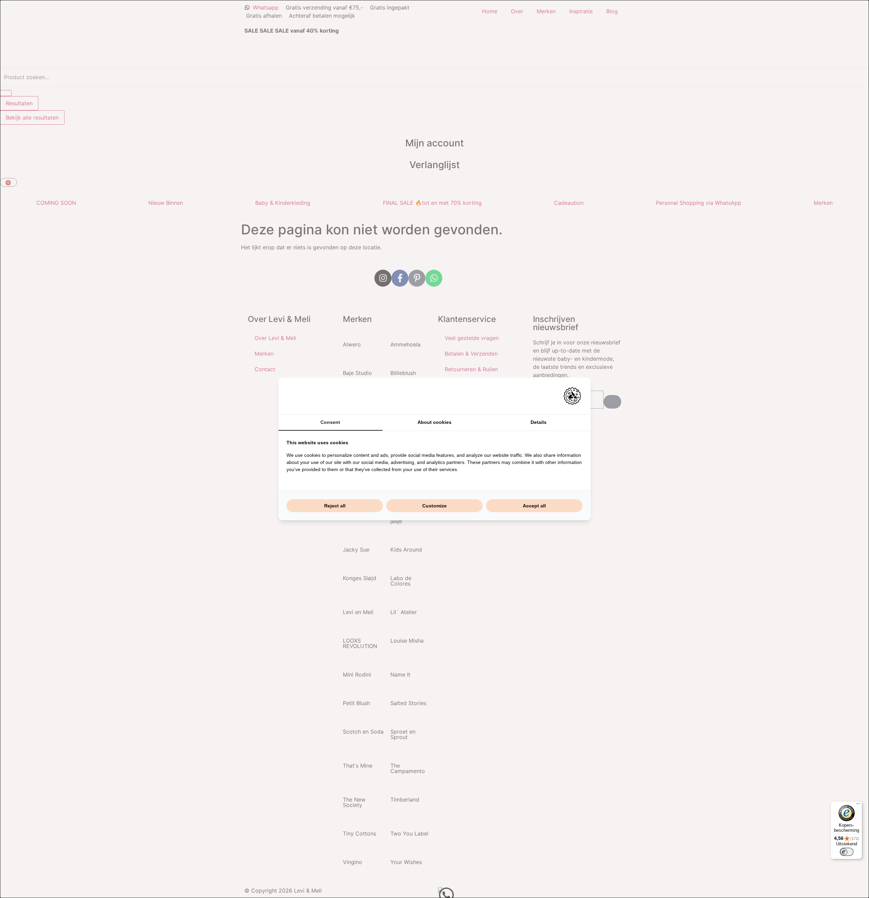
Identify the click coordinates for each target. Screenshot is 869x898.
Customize (434, 505)
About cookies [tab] (434, 422)
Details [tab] (539, 422)
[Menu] (858, 805)
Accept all (534, 505)
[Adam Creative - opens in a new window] (572, 396)
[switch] (846, 852)
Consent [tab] (330, 422)
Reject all (335, 505)
